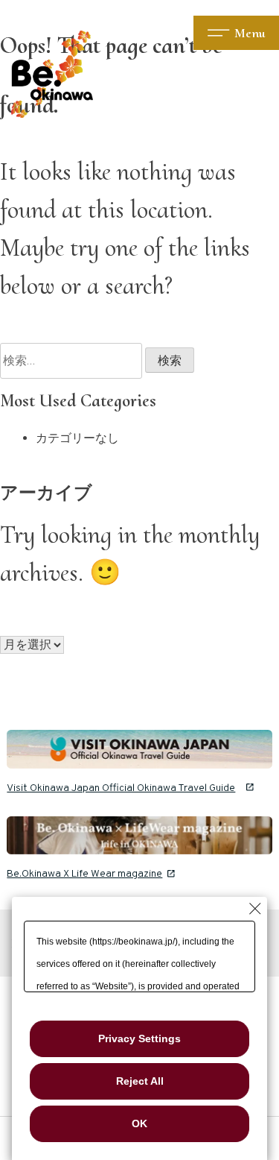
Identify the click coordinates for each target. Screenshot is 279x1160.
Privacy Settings (139, 1038)
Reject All (140, 1081)
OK (139, 1123)
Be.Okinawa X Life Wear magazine (84, 874)
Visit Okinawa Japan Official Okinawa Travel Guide (121, 788)
